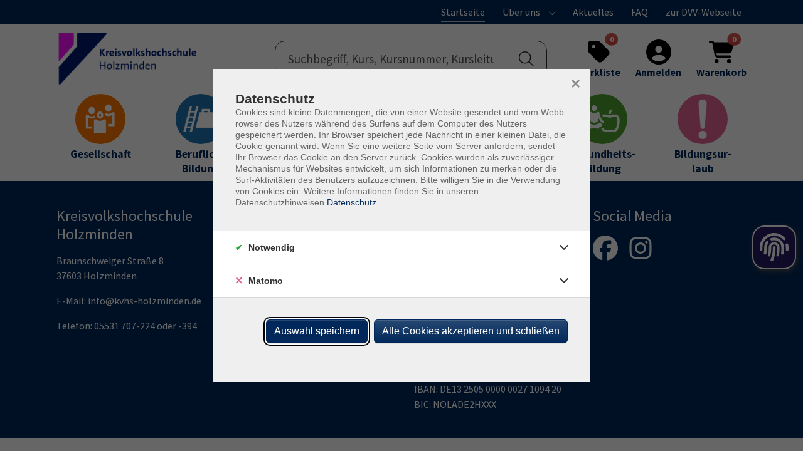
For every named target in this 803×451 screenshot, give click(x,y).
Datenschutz (351, 202)
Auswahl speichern (316, 331)
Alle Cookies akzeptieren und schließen (471, 331)
